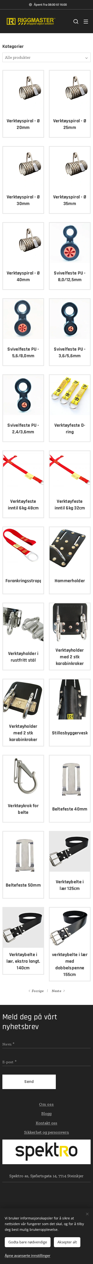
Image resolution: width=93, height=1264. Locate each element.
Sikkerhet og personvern (46, 1132)
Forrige (38, 991)
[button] (76, 21)
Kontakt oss (46, 1123)
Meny (86, 21)
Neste (56, 991)
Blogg (46, 1113)
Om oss (46, 1104)
